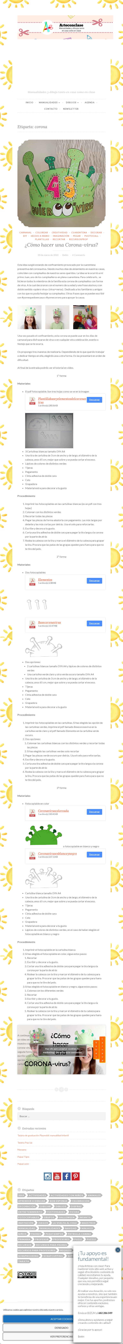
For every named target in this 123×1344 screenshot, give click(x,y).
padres (36, 1234)
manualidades (50, 1228)
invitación (25, 1223)
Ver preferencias (61, 1336)
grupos (49, 1217)
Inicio (29, 102)
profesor (42, 1239)
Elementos (45, 580)
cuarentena (79, 232)
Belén (65, 255)
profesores (61, 1239)
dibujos (61, 1206)
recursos (24, 1245)
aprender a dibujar (31, 1201)
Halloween (67, 1217)
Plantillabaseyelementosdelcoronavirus (62, 400)
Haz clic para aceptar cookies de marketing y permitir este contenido (62, 1050)
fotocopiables (28, 1217)
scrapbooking (28, 1256)
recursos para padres (51, 1245)
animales (94, 1195)
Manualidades (48, 102)
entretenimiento (30, 1212)
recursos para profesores (36, 1250)
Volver (96, 1049)
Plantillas (42, 239)
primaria (24, 1239)
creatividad (60, 232)
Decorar (96, 232)
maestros (88, 1223)
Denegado (61, 1327)
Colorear (41, 232)
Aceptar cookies (62, 1319)
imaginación (61, 236)
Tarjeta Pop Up (24, 1142)
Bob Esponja (58, 1201)
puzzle (91, 1239)
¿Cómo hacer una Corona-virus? (61, 245)
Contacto (50, 109)
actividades (37, 1195)
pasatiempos (54, 1234)
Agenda (89, 102)
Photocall (91, 236)
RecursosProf (78, 239)
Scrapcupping (53, 1256)
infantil (85, 1217)
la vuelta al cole (65, 1223)
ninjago (87, 1228)
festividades (56, 1212)
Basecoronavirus (49, 622)
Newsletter (71, 109)
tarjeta (23, 1261)
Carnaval (25, 232)
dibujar (45, 1206)
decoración (26, 1206)
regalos (66, 1250)
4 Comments (78, 255)
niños (22, 1234)
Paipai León (23, 1163)
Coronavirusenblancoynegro (57, 853)
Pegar (77, 236)
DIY (25, 236)
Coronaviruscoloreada (53, 811)
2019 (21, 1195)
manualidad (26, 1228)
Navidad (71, 1228)
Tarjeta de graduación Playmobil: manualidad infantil (43, 1135)
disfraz (76, 1206)
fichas (74, 1212)
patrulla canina (79, 1234)
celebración (81, 1201)
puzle (78, 1239)
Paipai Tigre (23, 1156)
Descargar (94, 399)
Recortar (59, 239)
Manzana (21, 1149)
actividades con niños (67, 1195)
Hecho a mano (40, 236)
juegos (43, 1223)
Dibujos (71, 102)
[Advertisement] (61, 66)
